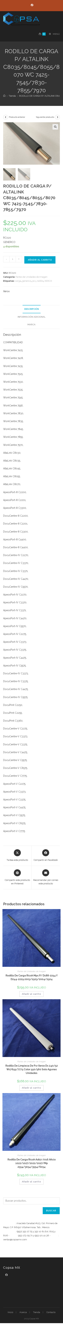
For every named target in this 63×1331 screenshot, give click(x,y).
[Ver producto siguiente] (57, 117)
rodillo (40, 281)
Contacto (50, 1312)
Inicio (10, 1312)
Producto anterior (17, 117)
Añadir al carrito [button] (31, 994)
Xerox (6, 291)
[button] (55, 127)
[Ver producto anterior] (5, 117)
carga (18, 281)
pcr (34, 281)
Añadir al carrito (40, 260)
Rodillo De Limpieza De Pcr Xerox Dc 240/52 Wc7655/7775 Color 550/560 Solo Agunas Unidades (31, 1069)
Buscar (51, 1210)
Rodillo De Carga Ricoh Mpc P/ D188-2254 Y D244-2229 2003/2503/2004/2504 (32, 977)
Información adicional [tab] (32, 317)
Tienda (36, 1312)
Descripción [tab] (31, 309)
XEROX (48, 281)
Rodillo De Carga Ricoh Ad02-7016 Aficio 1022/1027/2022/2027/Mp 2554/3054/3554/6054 (32, 1163)
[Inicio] (4, 96)
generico (26, 281)
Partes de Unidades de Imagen (31, 277)
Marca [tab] (31, 324)
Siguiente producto (45, 117)
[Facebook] (31, 5)
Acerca (23, 1312)
